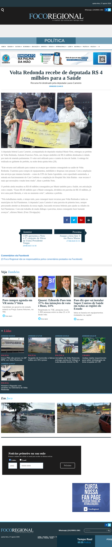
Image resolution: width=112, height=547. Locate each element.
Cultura (17, 46)
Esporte (43, 46)
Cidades (9, 46)
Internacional (60, 46)
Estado (51, 46)
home (3, 46)
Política (85, 46)
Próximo (67, 465)
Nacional (77, 46)
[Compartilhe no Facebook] (67, 220)
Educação (35, 46)
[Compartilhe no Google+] (81, 220)
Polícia (93, 46)
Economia (26, 46)
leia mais (8, 316)
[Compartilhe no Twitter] (74, 220)
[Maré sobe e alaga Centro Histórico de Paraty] (28, 432)
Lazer (69, 46)
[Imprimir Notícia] (89, 220)
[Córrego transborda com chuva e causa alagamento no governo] (84, 432)
